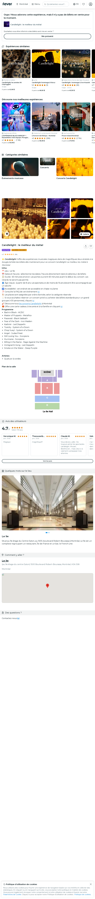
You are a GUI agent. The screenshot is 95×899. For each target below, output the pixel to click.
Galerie (86, 234)
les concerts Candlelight (30, 304)
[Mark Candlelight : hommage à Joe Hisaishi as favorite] (87, 51)
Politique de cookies (82, 894)
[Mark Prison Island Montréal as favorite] (87, 104)
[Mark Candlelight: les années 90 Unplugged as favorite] (27, 51)
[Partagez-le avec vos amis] (85, 246)
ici (39, 292)
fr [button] (77, 4)
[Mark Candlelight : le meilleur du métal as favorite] (91, 246)
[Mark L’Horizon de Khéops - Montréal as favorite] (57, 104)
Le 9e (5, 560)
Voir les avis (47, 461)
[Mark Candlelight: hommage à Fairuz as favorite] (57, 51)
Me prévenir (47, 36)
